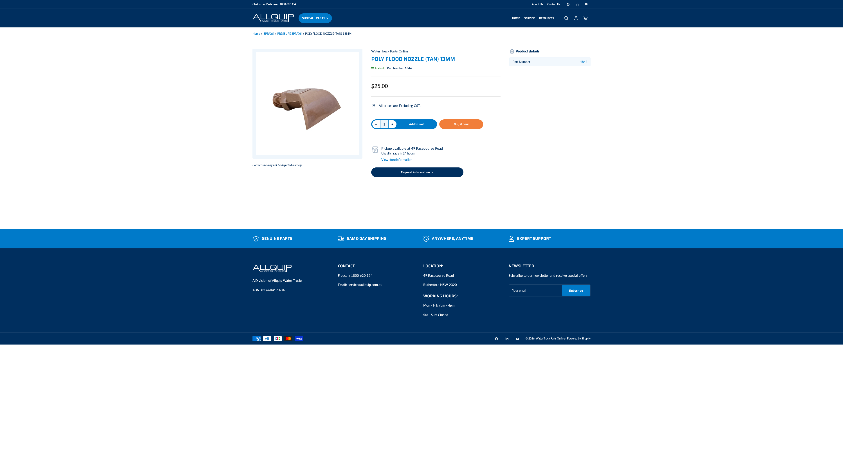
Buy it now (461, 124)
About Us (537, 4)
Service (529, 18)
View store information (396, 160)
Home (516, 18)
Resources (546, 18)
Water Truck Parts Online (389, 51)
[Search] (566, 18)
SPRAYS (269, 33)
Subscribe (576, 290)
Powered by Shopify (579, 338)
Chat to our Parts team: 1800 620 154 (274, 4)
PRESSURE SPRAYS (289, 33)
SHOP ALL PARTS (313, 18)
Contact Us (553, 4)
